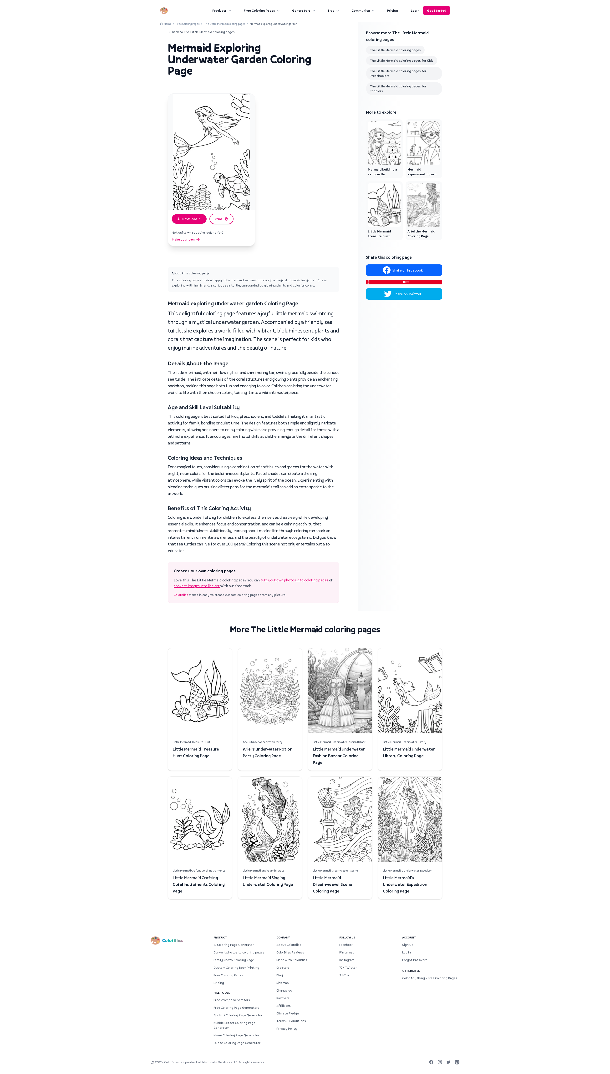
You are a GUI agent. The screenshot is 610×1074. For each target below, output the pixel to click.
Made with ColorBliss (291, 960)
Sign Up (407, 945)
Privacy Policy (286, 1028)
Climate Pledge (287, 1013)
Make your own (183, 239)
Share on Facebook (407, 270)
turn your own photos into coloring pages (294, 580)
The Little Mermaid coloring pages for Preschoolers (398, 73)
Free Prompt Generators (232, 1000)
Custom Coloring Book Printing (236, 967)
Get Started (436, 10)
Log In (406, 952)
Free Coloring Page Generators (236, 1007)
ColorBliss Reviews (290, 952)
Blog (331, 10)
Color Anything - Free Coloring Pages (429, 978)
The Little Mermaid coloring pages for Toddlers (398, 88)
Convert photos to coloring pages (239, 952)
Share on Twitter (408, 294)
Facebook (346, 945)
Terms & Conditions (291, 1021)
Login (415, 10)
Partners (283, 998)
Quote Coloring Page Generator (237, 1043)
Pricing (392, 10)
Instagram (346, 960)
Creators (283, 967)
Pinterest (346, 952)
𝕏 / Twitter (348, 967)
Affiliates (283, 1005)
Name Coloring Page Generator (236, 1035)
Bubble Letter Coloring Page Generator (234, 1025)
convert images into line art (197, 585)
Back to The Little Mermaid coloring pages (203, 32)
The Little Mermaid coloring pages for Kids (401, 60)
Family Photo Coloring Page (234, 960)
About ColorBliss (288, 945)
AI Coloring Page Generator (234, 945)
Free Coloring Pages (259, 10)
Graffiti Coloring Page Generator (238, 1015)
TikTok (344, 975)
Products (219, 10)
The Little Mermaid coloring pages (224, 23)
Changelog (284, 990)
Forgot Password (414, 960)
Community (360, 10)
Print (219, 219)
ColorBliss (181, 595)
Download (189, 219)
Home (168, 23)
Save (406, 282)
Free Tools (222, 992)
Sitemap (282, 983)
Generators (301, 10)
